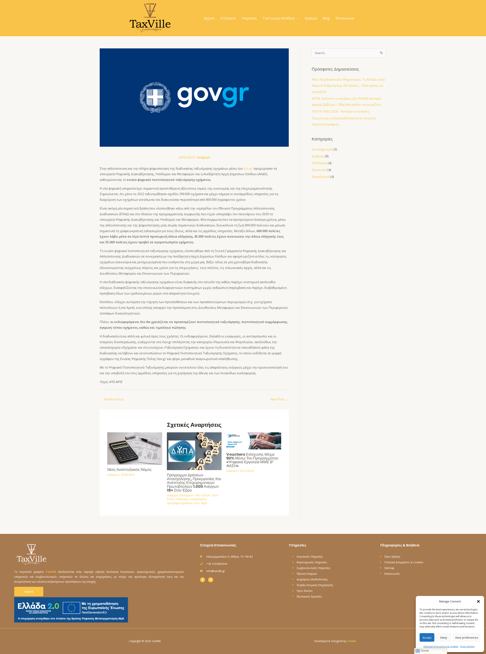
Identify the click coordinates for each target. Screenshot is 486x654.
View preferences (466, 637)
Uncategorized (322, 149)
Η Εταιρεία (228, 18)
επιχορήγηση (198, 499)
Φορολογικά (321, 177)
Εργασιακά (319, 170)
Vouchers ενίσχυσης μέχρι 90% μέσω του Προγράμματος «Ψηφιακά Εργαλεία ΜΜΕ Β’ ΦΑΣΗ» (252, 460)
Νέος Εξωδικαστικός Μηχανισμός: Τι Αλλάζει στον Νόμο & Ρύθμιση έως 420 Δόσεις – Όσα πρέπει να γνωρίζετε (348, 85)
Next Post (279, 399)
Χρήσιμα (311, 18)
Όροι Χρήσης (467, 646)
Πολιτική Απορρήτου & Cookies (441, 646)
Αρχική (209, 18)
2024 (214, 495)
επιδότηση (182, 499)
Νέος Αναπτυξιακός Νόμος (129, 469)
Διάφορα (203, 157)
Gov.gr (248, 168)
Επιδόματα (186, 495)
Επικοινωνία (345, 18)
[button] (478, 601)
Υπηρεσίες (249, 18)
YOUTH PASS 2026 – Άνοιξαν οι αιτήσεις (341, 111)
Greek (424, 650)
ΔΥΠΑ (170, 499)
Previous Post (112, 399)
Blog (326, 18)
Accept (427, 637)
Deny (443, 637)
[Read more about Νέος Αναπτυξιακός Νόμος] (134, 448)
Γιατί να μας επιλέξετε (279, 18)
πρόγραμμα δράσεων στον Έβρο (187, 503)
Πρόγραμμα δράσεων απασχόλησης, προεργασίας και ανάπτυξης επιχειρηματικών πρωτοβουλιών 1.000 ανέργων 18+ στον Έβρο (194, 482)
